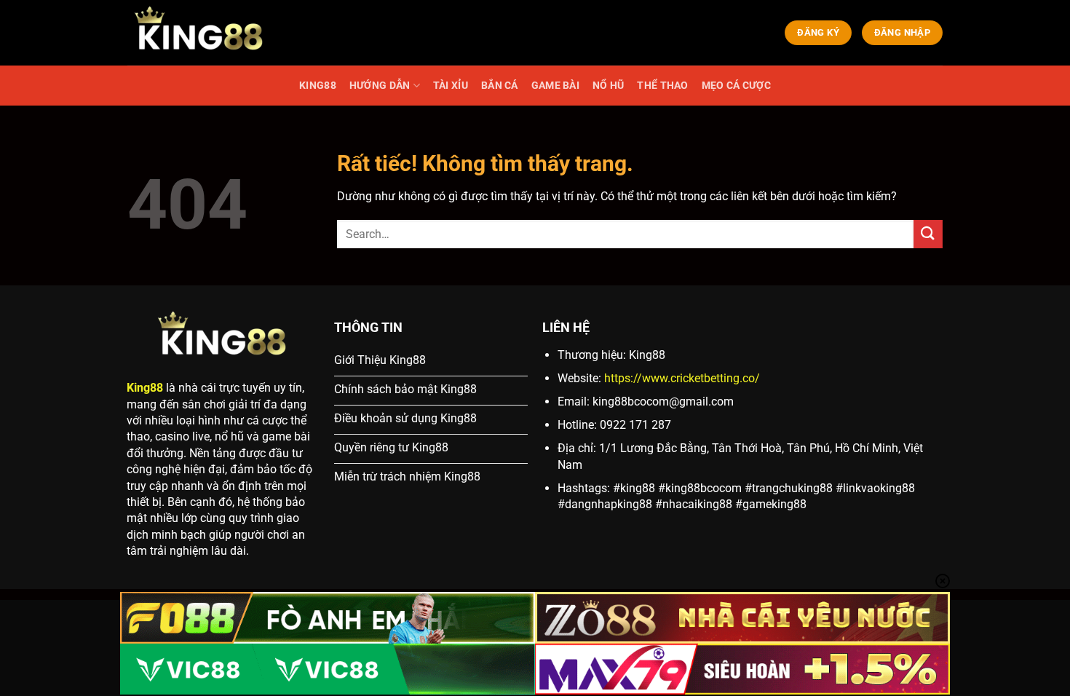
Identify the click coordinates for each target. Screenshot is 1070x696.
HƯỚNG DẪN (380, 85)
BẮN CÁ (499, 85)
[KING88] (200, 32)
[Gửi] (928, 234)
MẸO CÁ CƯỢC (736, 85)
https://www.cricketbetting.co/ (682, 378)
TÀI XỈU (450, 85)
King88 (145, 388)
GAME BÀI (555, 85)
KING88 (317, 85)
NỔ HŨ (608, 85)
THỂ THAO (662, 85)
